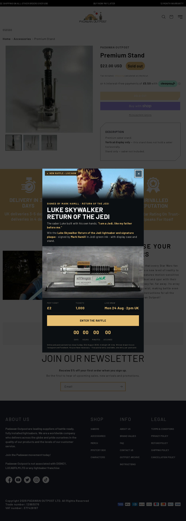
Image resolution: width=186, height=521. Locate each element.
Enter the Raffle (93, 320)
